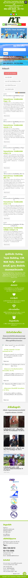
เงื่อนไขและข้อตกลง (7, 530)
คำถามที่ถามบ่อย (6, 532)
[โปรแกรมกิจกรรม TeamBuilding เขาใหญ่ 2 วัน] (14, 148)
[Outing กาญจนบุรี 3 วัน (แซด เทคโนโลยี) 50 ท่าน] (14, 346)
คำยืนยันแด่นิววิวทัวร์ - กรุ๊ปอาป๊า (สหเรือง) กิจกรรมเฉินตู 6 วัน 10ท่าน (14, 448)
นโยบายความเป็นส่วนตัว (8, 529)
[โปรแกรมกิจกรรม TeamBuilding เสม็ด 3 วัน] (14, 173)
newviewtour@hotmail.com (13, 555)
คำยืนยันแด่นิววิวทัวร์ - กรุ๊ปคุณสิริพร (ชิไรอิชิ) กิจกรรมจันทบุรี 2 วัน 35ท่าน (14, 429)
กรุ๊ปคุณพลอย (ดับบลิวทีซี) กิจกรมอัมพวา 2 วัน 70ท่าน (13, 389)
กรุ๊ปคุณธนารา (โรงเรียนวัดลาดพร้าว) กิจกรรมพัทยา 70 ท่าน (13, 370)
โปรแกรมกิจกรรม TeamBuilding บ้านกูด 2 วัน (13, 100)
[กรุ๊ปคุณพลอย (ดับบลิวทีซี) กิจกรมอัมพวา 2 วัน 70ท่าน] (14, 385)
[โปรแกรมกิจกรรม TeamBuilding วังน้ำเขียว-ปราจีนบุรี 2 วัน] (14, 225)
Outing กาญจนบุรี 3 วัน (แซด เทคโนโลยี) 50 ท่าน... (11, 350)
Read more (7, 116)
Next (25, 39)
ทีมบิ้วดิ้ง (5, 94)
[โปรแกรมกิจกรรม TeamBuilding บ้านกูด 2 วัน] (14, 96)
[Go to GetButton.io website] (24, 576)
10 (24, 92)
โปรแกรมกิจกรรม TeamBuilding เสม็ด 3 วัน (13, 177)
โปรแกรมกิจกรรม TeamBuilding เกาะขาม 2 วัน (13, 203)
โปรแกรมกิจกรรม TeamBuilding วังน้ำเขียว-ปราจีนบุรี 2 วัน (13, 229)
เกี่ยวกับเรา (5, 527)
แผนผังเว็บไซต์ (6, 535)
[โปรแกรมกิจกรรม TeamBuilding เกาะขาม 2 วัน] (14, 199)
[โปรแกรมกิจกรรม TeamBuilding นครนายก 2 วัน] (14, 122)
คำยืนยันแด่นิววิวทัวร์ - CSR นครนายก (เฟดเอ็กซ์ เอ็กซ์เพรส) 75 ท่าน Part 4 (13, 468)
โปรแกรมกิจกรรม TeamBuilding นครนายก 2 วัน (13, 126)
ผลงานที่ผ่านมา (6, 534)
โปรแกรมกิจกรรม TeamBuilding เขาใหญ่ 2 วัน (13, 152)
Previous (3, 39)
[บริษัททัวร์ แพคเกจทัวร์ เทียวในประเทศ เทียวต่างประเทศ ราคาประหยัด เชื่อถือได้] (14, 20)
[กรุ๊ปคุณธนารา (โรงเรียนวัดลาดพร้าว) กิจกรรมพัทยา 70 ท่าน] (14, 365)
